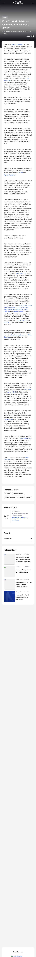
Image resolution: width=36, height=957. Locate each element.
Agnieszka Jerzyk (10, 175)
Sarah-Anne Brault (10, 307)
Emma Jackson (23, 307)
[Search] (32, 2)
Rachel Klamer (18, 312)
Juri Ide (6, 322)
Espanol (29, 36)
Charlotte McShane (17, 335)
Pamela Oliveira (9, 309)
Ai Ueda (20, 173)
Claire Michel (8, 419)
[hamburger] (3, 3)
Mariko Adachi (12, 392)
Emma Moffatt (22, 320)
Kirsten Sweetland (25, 305)
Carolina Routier (20, 273)
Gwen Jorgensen (17, 44)
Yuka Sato (27, 390)
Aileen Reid (19, 309)
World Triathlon (18, 2)
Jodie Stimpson (18, 493)
